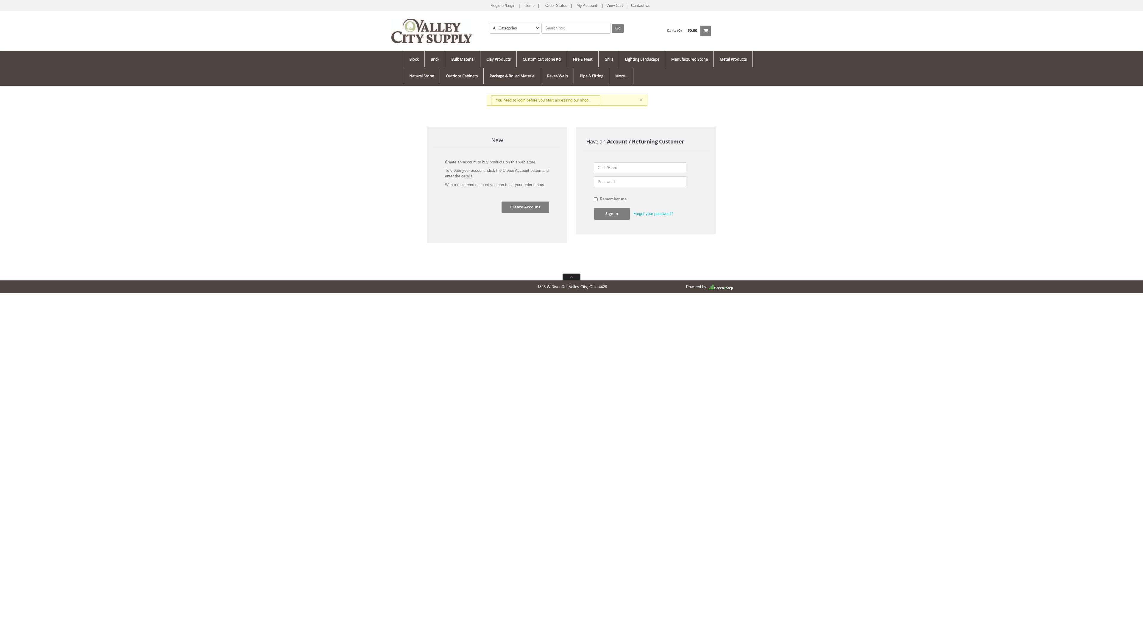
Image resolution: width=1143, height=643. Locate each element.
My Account (587, 5)
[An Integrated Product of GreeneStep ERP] (721, 287)
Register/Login (503, 5)
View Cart (614, 5)
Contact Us (640, 5)
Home (529, 5)
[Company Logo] (431, 26)
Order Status (556, 5)
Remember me (613, 199)
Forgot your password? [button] (653, 213)
